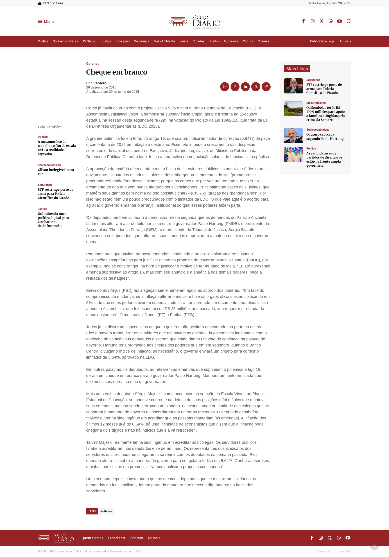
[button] (348, 21)
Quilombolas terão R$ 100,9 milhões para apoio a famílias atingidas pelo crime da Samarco (325, 114)
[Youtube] (339, 21)
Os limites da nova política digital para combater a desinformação (53, 220)
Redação (99, 83)
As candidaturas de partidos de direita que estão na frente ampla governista (324, 159)
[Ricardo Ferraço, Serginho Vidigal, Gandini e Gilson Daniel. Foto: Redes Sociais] (293, 154)
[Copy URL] (266, 86)
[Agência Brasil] (293, 85)
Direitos (43, 136)
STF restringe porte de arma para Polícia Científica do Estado (55, 194)
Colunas (92, 64)
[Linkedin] (245, 86)
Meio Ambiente (316, 102)
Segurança (45, 184)
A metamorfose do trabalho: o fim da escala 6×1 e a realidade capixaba (57, 148)
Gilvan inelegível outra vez (56, 172)
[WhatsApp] (330, 21)
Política (311, 148)
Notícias (106, 511)
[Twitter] (321, 21)
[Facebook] (303, 21)
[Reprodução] (293, 135)
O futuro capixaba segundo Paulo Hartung (325, 136)
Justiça (42, 208)
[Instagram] (312, 21)
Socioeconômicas (49, 164)
